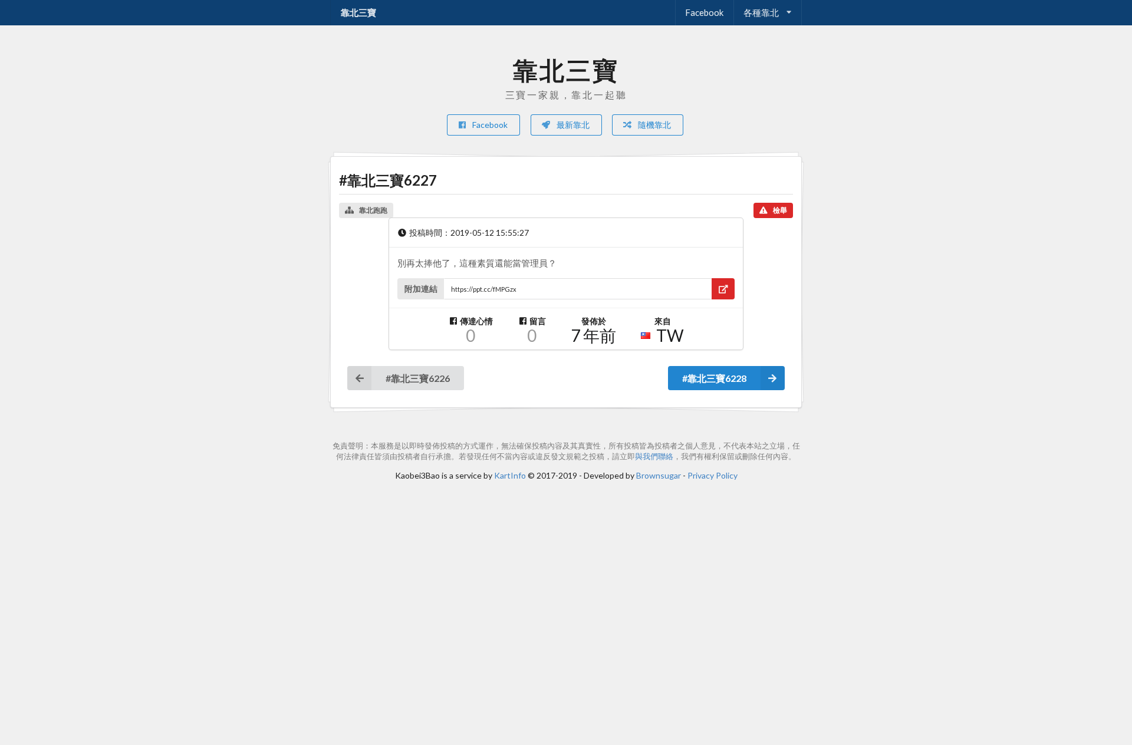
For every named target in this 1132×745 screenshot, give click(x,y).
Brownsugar (658, 475)
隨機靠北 (653, 125)
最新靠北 (572, 125)
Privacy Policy (712, 475)
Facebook (704, 12)
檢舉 (780, 210)
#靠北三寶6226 (418, 378)
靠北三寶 (358, 12)
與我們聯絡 (654, 456)
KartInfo (510, 475)
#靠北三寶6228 (714, 378)
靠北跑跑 (373, 210)
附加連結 (420, 289)
